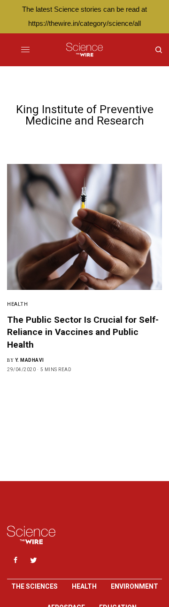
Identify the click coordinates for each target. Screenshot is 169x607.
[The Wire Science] (84, 50)
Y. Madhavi (29, 360)
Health (17, 304)
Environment (134, 586)
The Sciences (34, 586)
